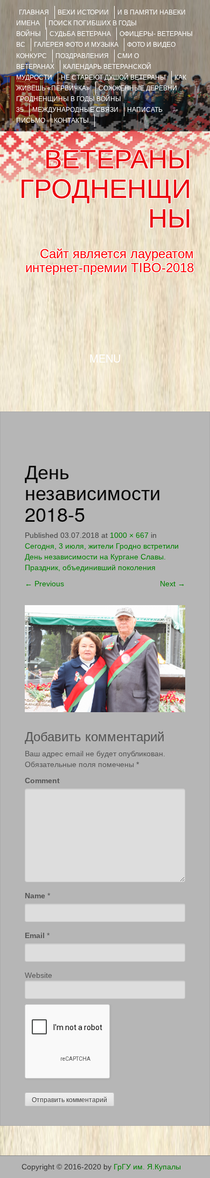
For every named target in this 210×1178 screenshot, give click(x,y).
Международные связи (75, 109)
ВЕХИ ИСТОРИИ (83, 12)
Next (172, 583)
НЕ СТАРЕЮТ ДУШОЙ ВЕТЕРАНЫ (113, 77)
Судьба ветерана (80, 34)
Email (35, 935)
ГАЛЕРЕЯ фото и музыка (76, 44)
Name (35, 895)
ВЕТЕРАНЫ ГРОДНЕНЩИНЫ (105, 189)
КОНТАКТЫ (71, 120)
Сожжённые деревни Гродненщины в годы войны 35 (96, 98)
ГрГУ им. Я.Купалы (147, 1166)
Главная (34, 12)
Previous (44, 583)
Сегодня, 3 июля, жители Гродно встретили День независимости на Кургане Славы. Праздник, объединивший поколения (102, 557)
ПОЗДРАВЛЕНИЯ (82, 56)
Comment (42, 780)
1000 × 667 (129, 535)
